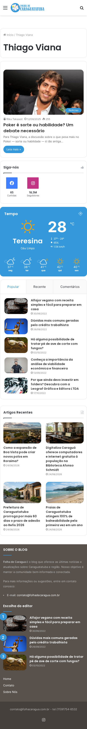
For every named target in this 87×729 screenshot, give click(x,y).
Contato (8, 685)
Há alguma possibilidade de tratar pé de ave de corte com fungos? (54, 343)
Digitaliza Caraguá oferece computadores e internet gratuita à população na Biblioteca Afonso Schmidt (64, 459)
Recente (39, 287)
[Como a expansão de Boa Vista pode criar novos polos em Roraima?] (22, 433)
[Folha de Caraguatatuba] (27, 7)
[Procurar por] (82, 9)
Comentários (70, 287)
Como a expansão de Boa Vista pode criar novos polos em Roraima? (20, 454)
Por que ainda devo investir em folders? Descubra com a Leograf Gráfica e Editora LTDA (55, 384)
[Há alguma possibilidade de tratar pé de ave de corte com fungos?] (16, 345)
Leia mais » (14, 149)
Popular (13, 287)
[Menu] (5, 9)
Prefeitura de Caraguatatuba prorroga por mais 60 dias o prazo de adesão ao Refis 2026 (21, 516)
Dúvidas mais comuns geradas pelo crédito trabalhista (55, 322)
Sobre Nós (10, 692)
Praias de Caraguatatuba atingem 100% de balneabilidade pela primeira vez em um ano (64, 516)
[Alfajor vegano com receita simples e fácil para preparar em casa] (16, 306)
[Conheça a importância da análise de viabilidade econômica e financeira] (16, 365)
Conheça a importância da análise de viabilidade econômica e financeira (52, 364)
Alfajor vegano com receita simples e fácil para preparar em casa (56, 304)
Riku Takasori (15, 119)
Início (10, 34)
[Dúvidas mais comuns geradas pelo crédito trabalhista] (16, 326)
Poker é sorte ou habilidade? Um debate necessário (38, 128)
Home (7, 678)
